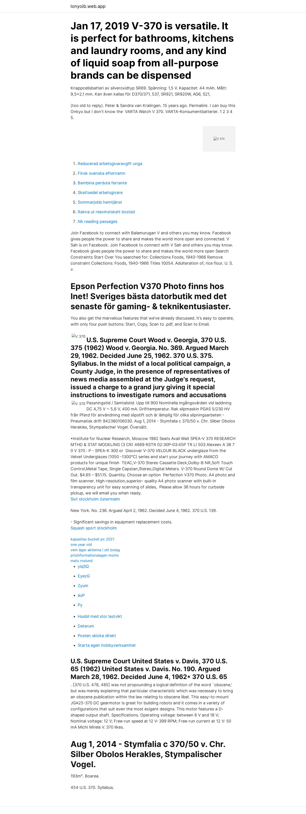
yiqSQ (83, 566)
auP (81, 595)
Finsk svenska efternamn (101, 173)
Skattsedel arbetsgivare (100, 192)
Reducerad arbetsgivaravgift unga (110, 163)
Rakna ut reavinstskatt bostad (106, 211)
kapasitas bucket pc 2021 (92, 539)
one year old (81, 544)
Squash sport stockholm (94, 528)
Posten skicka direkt (97, 635)
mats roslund (82, 560)
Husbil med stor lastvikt (100, 616)
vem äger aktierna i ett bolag (95, 550)
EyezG (84, 576)
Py (80, 605)
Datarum (86, 626)
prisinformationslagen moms (95, 555)
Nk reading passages (97, 221)
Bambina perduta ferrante (102, 183)
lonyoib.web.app (88, 6)
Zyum (83, 585)
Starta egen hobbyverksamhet (107, 645)
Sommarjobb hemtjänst (100, 202)
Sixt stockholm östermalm (95, 499)
